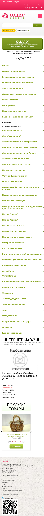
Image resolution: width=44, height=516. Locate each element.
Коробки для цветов (12, 130)
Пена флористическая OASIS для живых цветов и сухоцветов (22, 207)
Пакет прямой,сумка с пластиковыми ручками (20, 188)
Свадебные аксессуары (14, 265)
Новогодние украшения (13, 170)
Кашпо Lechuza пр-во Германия (17, 117)
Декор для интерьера (12, 88)
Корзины (6, 122)
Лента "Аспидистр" (11, 136)
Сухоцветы (7, 293)
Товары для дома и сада (14, 299)
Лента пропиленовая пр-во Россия (19, 153)
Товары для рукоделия (13, 304)
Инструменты (8, 105)
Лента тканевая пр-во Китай (15, 159)
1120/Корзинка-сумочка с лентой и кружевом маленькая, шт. (16, 435)
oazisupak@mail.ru (12, 475)
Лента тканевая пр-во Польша (17, 164)
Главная (5, 342)
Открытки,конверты (12, 182)
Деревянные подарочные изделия (19, 94)
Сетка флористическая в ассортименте (21, 282)
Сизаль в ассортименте (13, 287)
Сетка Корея (8, 271)
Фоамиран (7, 327)
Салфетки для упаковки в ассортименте (22, 260)
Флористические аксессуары (16, 321)
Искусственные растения (14, 111)
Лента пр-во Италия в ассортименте (19, 142)
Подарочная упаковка (13, 243)
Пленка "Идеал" (10, 214)
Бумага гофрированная (13, 71)
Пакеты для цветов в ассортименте (19, 195)
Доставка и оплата (8, 480)
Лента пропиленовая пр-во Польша (19, 147)
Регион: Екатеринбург (10, 2)
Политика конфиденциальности (12, 490)
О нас (4, 484)
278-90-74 (36, 7)
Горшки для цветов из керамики (18, 77)
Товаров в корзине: (22, 30)
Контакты (5, 482)
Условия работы (7, 486)
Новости (4, 488)
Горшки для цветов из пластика (17, 83)
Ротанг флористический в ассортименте (22, 254)
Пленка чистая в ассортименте (17, 237)
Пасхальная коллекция (13, 201)
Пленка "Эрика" (10, 220)
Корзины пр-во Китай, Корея (12, 126)
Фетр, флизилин (10, 316)
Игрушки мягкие (10, 100)
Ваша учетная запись (8, 30)
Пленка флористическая (14, 231)
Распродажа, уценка (12, 248)
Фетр (4, 310)
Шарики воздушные (12, 333)
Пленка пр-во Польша (13, 226)
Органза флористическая (14, 176)
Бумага (5, 65)
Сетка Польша (9, 276)
